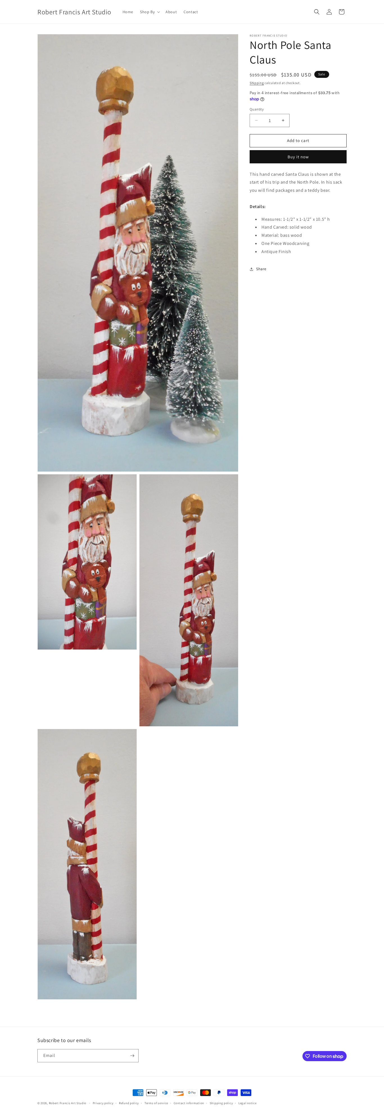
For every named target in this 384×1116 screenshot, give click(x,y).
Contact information (189, 1103)
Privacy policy (103, 1103)
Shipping (257, 83)
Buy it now (298, 156)
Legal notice (247, 1103)
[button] (149, 12)
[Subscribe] (132, 1055)
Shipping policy (221, 1103)
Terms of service (156, 1103)
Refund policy (129, 1103)
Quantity (257, 109)
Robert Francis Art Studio (68, 1103)
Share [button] (261, 268)
